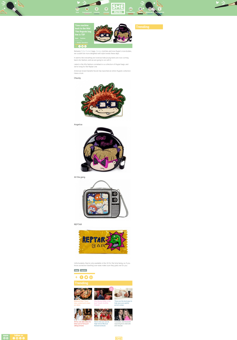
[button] (7, 338)
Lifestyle (106, 12)
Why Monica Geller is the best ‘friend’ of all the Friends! (102, 303)
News (140, 12)
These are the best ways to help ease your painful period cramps (123, 303)
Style (77, 12)
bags (76, 270)
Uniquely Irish (159, 12)
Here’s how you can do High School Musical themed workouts (101, 324)
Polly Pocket (86, 51)
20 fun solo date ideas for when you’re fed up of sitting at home (82, 324)
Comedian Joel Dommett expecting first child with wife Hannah (122, 324)
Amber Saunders (82, 42)
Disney (98, 51)
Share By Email (85, 46)
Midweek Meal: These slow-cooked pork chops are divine (82, 303)
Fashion (82, 38)
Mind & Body (150, 12)
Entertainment (87, 12)
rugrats (83, 270)
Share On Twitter (82, 46)
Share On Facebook (79, 46)
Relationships (130, 12)
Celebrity (97, 12)
